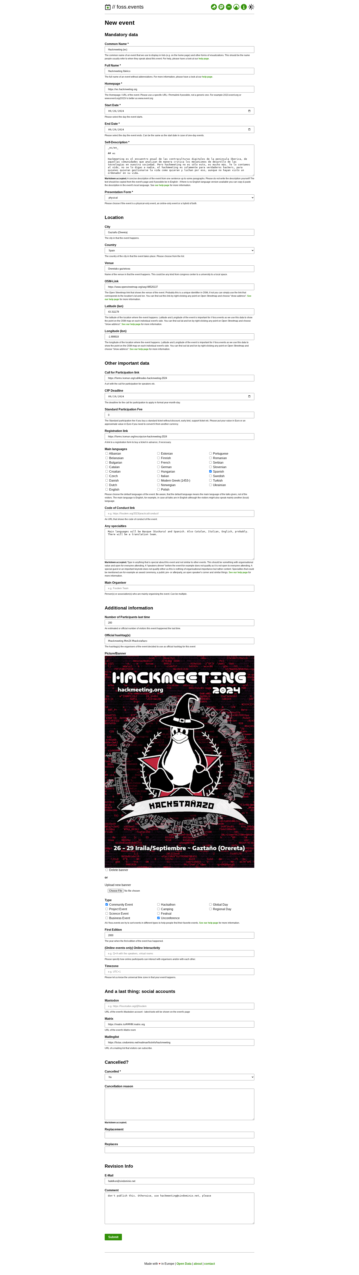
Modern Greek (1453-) (175, 480)
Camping (166, 909)
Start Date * (113, 105)
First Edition (113, 929)
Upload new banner (118, 885)
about (198, 1263)
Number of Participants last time (127, 617)
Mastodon (112, 1000)
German (166, 467)
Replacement (114, 1129)
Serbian (217, 462)
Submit (113, 1237)
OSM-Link (112, 281)
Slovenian (219, 467)
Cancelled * (113, 1071)
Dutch (112, 485)
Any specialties (115, 526)
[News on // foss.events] (214, 7)
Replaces (111, 1144)
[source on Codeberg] (236, 7)
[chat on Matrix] (229, 7)
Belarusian (116, 458)
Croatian (114, 471)
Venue (109, 263)
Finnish (165, 458)
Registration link (116, 430)
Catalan (114, 467)
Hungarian (167, 471)
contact (209, 1263)
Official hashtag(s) (117, 635)
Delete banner (118, 870)
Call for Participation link (122, 372)
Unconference (170, 918)
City (107, 226)
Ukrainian (219, 485)
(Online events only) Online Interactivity (132, 947)
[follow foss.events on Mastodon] (221, 7)
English (113, 489)
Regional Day (221, 909)
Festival (165, 913)
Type (108, 900)
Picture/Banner (115, 653)
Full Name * (113, 65)
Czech (113, 476)
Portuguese (220, 453)
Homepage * (113, 83)
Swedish (218, 476)
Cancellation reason (119, 1086)
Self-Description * (117, 142)
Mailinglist (112, 1036)
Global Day (220, 904)
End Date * (112, 123)
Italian (164, 476)
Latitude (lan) (114, 306)
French (165, 462)
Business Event (119, 918)
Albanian (114, 453)
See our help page (131, 324)
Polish (164, 489)
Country (110, 244)
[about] (244, 7)
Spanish (218, 471)
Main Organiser (115, 582)
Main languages (116, 449)
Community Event (120, 904)
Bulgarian (115, 462)
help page (204, 58)
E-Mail (109, 1175)
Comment (112, 1190)
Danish (113, 480)
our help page (162, 185)
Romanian (219, 458)
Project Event (117, 909)
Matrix (109, 1018)
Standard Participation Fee (123, 409)
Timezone (112, 966)
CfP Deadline (114, 390)
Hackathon (167, 904)
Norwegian (168, 485)
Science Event (118, 913)
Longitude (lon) (115, 331)
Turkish (217, 480)
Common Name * (117, 44)
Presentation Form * (119, 192)
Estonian (166, 453)
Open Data (184, 1263)
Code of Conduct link (120, 507)
